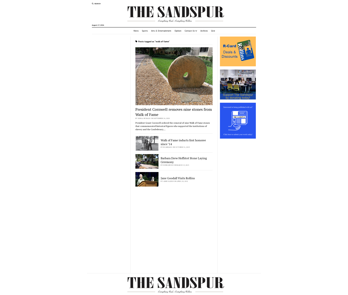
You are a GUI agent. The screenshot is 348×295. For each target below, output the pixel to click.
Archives (204, 30)
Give (213, 30)
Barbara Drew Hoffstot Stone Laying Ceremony (184, 160)
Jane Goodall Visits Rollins (178, 178)
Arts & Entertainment (161, 30)
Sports (145, 30)
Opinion (178, 30)
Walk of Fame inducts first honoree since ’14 (183, 142)
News (136, 30)
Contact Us (190, 30)
